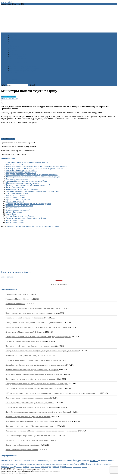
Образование (15, 40)
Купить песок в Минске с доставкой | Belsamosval (25, 332)
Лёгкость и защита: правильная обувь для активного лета (28, 417)
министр (42, 226)
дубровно (22, 464)
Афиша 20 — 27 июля (14, 164)
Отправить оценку (8, 139)
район (57, 226)
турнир (32, 467)
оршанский (50, 226)
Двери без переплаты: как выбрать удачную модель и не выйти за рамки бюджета (38, 412)
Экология (14, 52)
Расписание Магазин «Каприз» (18, 299)
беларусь (77, 460)
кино (28, 464)
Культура (13, 38)
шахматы (75, 467)
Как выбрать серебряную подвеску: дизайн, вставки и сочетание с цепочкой (36, 365)
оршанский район (93, 464)
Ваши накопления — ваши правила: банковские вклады (28, 398)
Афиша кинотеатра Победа (16, 62)
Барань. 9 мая (11, 214)
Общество (14, 44)
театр (20, 467)
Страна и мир (15, 50)
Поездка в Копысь (13, 208)
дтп (17, 464)
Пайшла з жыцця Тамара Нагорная (19, 206)
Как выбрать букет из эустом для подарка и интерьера (27, 440)
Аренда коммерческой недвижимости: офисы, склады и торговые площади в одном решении (42, 351)
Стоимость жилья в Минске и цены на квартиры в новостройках (31, 360)
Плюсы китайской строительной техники (22, 450)
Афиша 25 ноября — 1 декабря (18, 200)
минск (67, 464)
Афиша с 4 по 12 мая (14, 212)
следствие (10, 467)
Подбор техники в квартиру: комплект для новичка (26, 355)
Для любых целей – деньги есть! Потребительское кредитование (31, 426)
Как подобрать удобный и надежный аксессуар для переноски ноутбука (34, 388)
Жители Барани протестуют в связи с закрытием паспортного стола (32, 191)
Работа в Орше (11, 73)
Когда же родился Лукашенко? (18, 210)
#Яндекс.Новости (8, 460)
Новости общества (8, 97)
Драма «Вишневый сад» (15, 187)
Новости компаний (17, 56)
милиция (53, 464)
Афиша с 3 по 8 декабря (15, 202)
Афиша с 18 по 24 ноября (15, 197)
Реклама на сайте (12, 81)
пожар (103, 464)
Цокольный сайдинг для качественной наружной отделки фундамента (33, 374)
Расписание (10, 64)
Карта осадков (11, 79)
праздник (108, 464)
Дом (11, 42)
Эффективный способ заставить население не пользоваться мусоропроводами (36, 166)
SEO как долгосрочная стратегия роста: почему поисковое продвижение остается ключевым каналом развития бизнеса (52, 393)
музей (72, 464)
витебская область (106, 460)
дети (13, 464)
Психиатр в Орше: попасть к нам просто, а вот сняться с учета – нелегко (34, 169)
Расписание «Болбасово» (15, 304)
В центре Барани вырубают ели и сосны (21, 171)
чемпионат (69, 467)
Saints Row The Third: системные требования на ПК (26, 318)
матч (48, 464)
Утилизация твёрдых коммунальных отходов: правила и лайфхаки (32, 407)
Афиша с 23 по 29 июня (15, 222)
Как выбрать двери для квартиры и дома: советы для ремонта (30, 403)
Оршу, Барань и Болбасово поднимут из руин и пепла (27, 162)
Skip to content (6, 2)
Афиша (8, 60)
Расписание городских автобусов (23, 67)
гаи (11, 464)
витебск (94, 460)
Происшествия (16, 46)
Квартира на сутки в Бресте (16, 272)
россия (4, 466)
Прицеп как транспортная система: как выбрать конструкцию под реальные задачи (38, 421)
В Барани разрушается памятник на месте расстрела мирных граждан (33, 177)
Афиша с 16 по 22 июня (15, 220)
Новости (9, 33)
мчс (77, 464)
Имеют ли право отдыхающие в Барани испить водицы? (28, 185)
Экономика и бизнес (18, 54)
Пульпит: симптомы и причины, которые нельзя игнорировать (30, 313)
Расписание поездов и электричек (23, 71)
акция (64, 460)
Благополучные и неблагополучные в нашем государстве (28, 204)
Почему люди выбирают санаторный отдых (23, 445)
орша (83, 463)
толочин (26, 467)
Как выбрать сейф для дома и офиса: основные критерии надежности (33, 308)
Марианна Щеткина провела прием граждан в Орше (26, 181)
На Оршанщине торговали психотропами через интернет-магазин (32, 175)
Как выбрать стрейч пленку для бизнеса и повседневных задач (30, 346)
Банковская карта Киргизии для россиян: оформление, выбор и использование (37, 327)
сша (17, 467)
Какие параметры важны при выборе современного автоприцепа (31, 379)
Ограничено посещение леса (17, 193)
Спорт (12, 48)
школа (79, 467)
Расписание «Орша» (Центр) (17, 294)
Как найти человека (59, 285)
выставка (5, 464)
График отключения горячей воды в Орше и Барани (26, 218)
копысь (36, 226)
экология (84, 467)
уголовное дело (46, 467)
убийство (37, 467)
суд (14, 467)
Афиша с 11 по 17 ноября (15, 195)
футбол (63, 467)
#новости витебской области (27, 460)
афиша (69, 460)
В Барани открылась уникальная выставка (22, 183)
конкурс (32, 464)
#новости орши (45, 460)
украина (55, 466)
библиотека (85, 460)
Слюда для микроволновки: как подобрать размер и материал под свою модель (37, 384)
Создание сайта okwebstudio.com (14, 473)
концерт (39, 464)
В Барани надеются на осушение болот (21, 173)
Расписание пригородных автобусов (24, 69)
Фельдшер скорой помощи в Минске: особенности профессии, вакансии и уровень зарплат (41, 431)
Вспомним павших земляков (17, 179)
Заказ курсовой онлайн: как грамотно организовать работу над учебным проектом (38, 337)
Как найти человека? (18, 58)
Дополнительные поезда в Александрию (22, 189)
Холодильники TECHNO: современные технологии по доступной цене (34, 323)
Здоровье (13, 36)
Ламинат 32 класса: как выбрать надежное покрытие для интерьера (32, 370)
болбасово (16, 226)
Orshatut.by (13, 99)
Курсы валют (11, 75)
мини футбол (61, 464)
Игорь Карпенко (26, 226)
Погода (8, 77)
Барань (9, 226)
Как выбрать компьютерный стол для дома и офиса (26, 341)
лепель (45, 464)
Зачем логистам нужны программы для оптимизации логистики (31, 436)
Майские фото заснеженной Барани (20, 216)
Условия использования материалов (46, 471)
